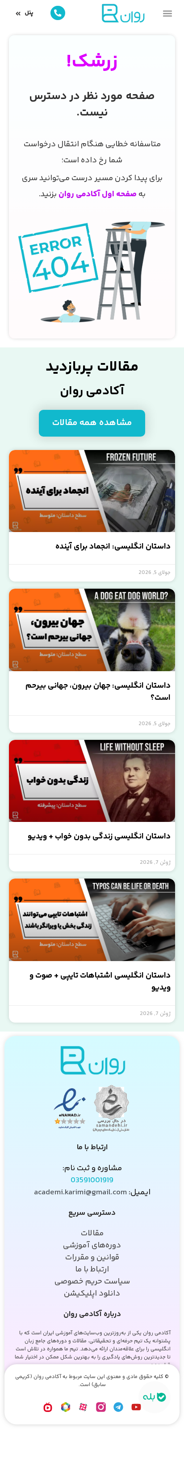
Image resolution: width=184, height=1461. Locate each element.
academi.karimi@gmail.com (80, 1192)
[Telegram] (119, 1407)
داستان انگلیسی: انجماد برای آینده (113, 547)
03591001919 (92, 1180)
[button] (167, 13)
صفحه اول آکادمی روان (98, 194)
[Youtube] (136, 1407)
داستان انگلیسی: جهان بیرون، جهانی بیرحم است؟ (98, 692)
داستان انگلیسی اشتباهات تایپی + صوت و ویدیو (100, 982)
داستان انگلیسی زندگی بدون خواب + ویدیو (99, 836)
